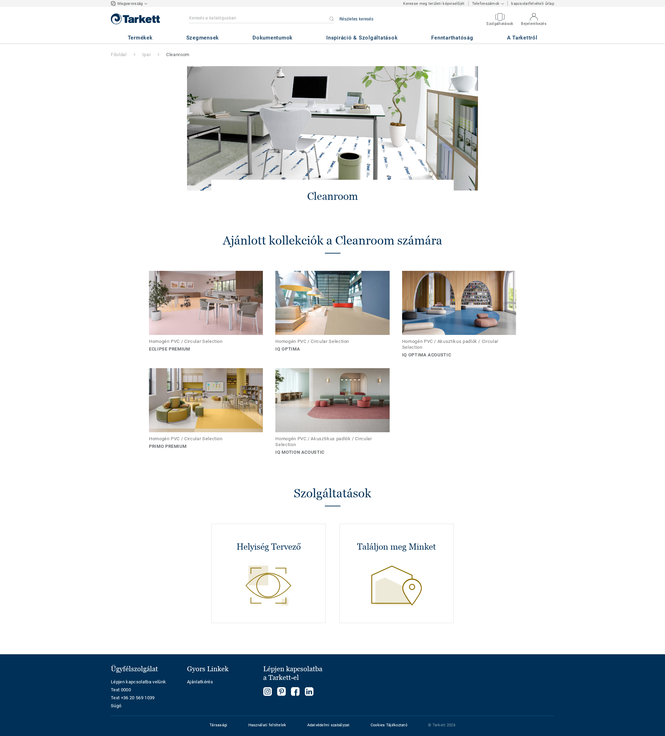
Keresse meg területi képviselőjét (433, 3)
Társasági (219, 725)
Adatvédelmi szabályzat (328, 725)
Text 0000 (121, 689)
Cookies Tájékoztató (389, 725)
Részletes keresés (356, 19)
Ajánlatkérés (200, 681)
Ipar (146, 54)
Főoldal (119, 54)
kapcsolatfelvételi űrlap (532, 3)
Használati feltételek (267, 725)
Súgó (116, 705)
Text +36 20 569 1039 (133, 697)
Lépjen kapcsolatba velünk (138, 681)
